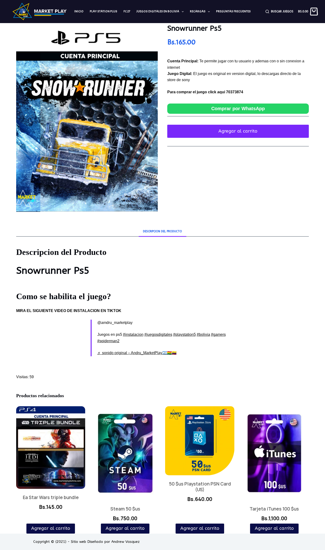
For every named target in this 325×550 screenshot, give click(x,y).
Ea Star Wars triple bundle (51, 497)
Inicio (79, 11)
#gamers (218, 334)
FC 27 (126, 11)
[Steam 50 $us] (125, 453)
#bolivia (203, 334)
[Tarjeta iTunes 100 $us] (274, 453)
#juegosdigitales (158, 334)
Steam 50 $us (125, 509)
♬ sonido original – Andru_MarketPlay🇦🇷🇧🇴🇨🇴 (137, 353)
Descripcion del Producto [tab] (162, 231)
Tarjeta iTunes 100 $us (274, 509)
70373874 (234, 92)
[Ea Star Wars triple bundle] (50, 447)
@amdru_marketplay (115, 323)
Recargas (198, 11)
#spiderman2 (108, 341)
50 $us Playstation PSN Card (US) (200, 487)
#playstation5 (184, 334)
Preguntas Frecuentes (233, 11)
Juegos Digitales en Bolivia (157, 11)
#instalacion (133, 334)
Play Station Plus (103, 11)
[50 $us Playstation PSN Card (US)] (199, 440)
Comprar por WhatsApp (238, 108)
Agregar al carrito (237, 131)
